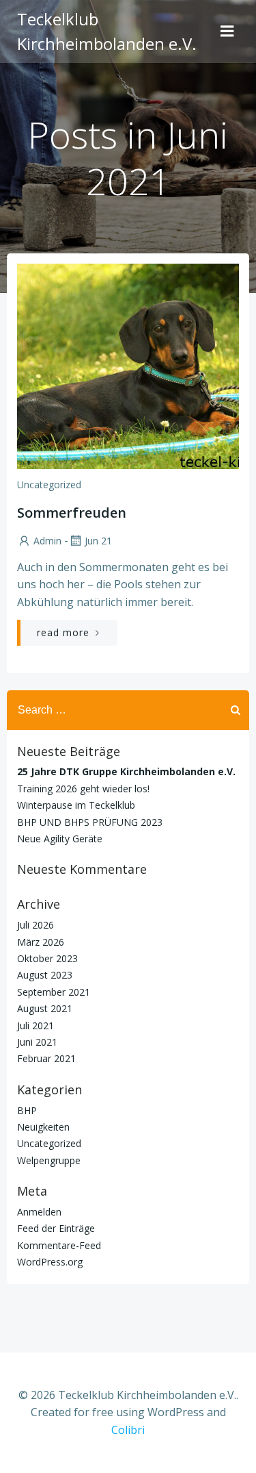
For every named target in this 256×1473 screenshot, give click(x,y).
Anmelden (39, 1211)
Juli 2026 (35, 924)
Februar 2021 (46, 1058)
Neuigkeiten (43, 1126)
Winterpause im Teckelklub (76, 804)
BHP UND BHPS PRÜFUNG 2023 (89, 822)
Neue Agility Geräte (59, 838)
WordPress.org (50, 1261)
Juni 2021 (37, 1041)
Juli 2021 (35, 1025)
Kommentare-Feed (59, 1245)
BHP (27, 1110)
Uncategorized (49, 484)
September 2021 (53, 991)
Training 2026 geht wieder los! (83, 788)
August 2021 (44, 1008)
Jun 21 (98, 540)
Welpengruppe (49, 1160)
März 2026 (40, 941)
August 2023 (44, 974)
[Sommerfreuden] (128, 365)
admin (47, 540)
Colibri (128, 1429)
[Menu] (227, 31)
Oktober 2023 (47, 958)
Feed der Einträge (56, 1228)
